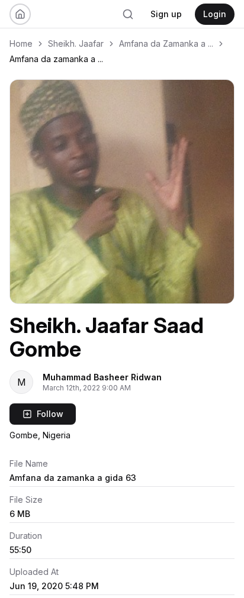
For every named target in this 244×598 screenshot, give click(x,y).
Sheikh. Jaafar (76, 43)
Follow (50, 414)
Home (21, 43)
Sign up (166, 14)
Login (214, 14)
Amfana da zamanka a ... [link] (56, 59)
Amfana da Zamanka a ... (166, 43)
